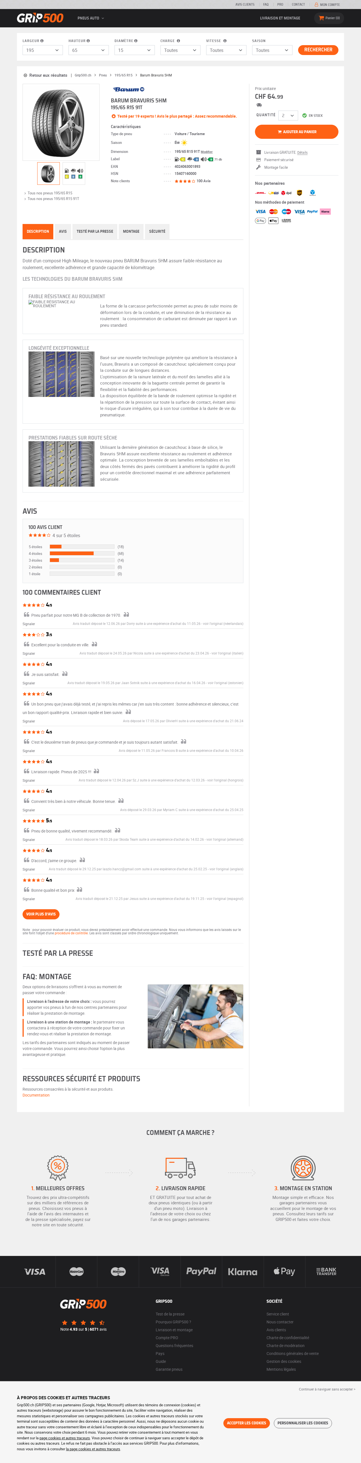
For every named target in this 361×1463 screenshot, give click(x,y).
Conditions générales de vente (293, 1353)
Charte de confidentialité (288, 1337)
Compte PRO (167, 1337)
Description (38, 232)
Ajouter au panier (299, 132)
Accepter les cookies (246, 1423)
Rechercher (318, 49)
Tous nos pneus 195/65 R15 (50, 192)
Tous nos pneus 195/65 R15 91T (53, 198)
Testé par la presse (95, 232)
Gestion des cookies (284, 1361)
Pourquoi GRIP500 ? (173, 1321)
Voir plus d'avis (41, 914)
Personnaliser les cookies (303, 1423)
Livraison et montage (280, 18)
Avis (63, 232)
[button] (223, 623)
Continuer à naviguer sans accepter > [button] (327, 1389)
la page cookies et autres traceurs (93, 1448)
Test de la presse (170, 1314)
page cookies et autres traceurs (64, 1437)
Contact (298, 4)
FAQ (265, 4)
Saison (259, 41)
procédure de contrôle (71, 933)
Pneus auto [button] (89, 18)
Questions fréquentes (174, 1345)
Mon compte (329, 4)
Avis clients (244, 4)
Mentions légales (281, 1369)
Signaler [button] (29, 623)
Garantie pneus (169, 1369)
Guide (161, 1361)
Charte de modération (286, 1345)
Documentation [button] (36, 1095)
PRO (280, 4)
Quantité (266, 115)
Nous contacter (280, 1321)
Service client (278, 1314)
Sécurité (157, 232)
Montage (131, 232)
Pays (160, 1353)
